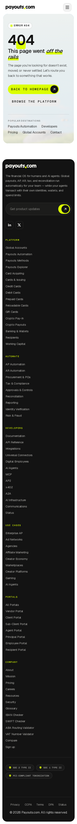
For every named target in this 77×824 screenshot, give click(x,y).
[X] (19, 225)
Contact (56, 132)
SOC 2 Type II (22, 767)
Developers (49, 126)
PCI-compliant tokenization (31, 775)
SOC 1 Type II (52, 767)
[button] (65, 7)
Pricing (13, 132)
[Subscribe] (64, 209)
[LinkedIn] (9, 225)
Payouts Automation (22, 126)
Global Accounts (34, 132)
